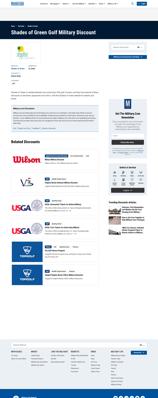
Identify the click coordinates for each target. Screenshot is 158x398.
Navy (92, 359)
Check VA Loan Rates (18, 359)
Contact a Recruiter (57, 355)
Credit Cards (35, 355)
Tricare (73, 365)
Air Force (94, 362)
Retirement (75, 368)
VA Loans (14, 355)
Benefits (92, 4)
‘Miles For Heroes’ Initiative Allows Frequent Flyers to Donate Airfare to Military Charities (133, 230)
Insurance (44, 4)
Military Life (112, 4)
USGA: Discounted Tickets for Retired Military (63, 204)
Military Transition (117, 362)
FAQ (14, 128)
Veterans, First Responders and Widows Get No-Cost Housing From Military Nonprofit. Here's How (133, 209)
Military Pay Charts (37, 365)
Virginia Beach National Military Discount (61, 183)
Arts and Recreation (76, 156)
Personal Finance (37, 359)
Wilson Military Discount (54, 159)
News (101, 4)
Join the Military (78, 4)
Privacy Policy (123, 152)
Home (13, 26)
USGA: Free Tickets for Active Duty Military (62, 227)
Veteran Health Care (78, 362)
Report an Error (24, 128)
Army (93, 355)
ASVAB (53, 359)
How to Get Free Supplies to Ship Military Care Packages (133, 218)
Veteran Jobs (115, 359)
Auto (112, 371)
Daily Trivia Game (117, 378)
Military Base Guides (118, 355)
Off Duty (114, 365)
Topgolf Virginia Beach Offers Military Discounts (64, 275)
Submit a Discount (49, 128)
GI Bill (73, 359)
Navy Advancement (57, 362)
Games (113, 368)
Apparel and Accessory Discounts (56, 156)
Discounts (21, 26)
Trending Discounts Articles (122, 202)
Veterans (75, 247)
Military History (116, 384)
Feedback (36, 128)
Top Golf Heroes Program (55, 250)
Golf (13, 83)
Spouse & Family (117, 381)
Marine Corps (95, 365)
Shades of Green (33, 26)
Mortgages (54, 4)
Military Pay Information (39, 362)
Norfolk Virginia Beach (59, 179)
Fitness (48, 247)
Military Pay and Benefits (79, 355)
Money (65, 4)
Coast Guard (95, 368)
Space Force (95, 371)
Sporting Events (57, 201)
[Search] (132, 4)
